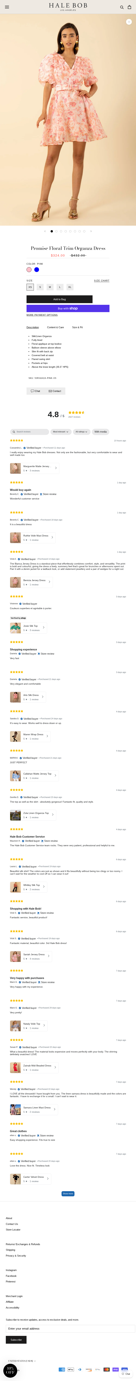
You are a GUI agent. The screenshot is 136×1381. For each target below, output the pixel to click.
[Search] (122, 7)
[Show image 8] (84, 231)
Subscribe (16, 1339)
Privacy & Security (16, 1255)
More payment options (42, 315)
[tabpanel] (68, 814)
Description (33, 327)
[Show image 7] (79, 231)
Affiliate (10, 1301)
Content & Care (55, 327)
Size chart (101, 280)
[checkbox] (100, 432)
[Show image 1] (52, 231)
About (9, 1218)
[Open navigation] (7, 6)
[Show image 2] (56, 231)
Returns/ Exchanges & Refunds (23, 1244)
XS (30, 287)
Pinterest (10, 1281)
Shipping (10, 1249)
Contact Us (12, 1224)
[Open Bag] (129, 7)
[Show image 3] (61, 231)
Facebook (11, 1275)
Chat (37, 391)
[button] (10, 1371)
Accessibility (12, 1307)
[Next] (91, 231)
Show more (68, 1194)
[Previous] (44, 231)
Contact (56, 391)
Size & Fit (77, 327)
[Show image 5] (70, 231)
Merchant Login (14, 1296)
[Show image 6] (75, 231)
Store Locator (13, 1229)
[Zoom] (129, 22)
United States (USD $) (20, 1361)
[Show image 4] (66, 231)
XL (69, 287)
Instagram (11, 1270)
